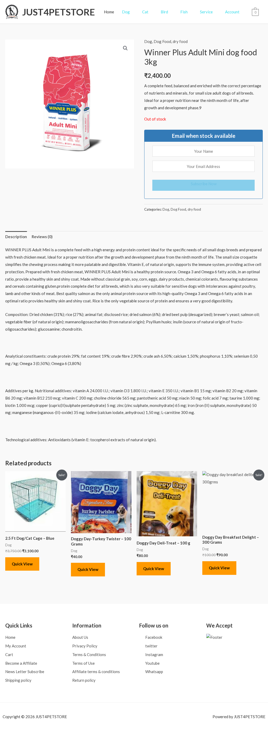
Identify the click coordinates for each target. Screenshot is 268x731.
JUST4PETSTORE (58, 11)
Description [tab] (16, 236)
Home (109, 11)
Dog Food (162, 41)
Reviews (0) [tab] (42, 236)
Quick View (22, 563)
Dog (148, 41)
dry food (180, 41)
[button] (125, 48)
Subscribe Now (203, 183)
